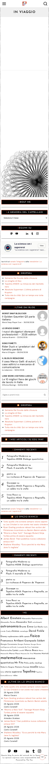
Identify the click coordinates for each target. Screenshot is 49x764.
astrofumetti (37, 622)
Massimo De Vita (27, 653)
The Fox (29, 760)
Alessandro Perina (8, 622)
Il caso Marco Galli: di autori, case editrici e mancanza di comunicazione (19, 364)
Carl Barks (38, 627)
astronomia (10, 626)
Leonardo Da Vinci (24, 647)
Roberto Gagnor (8, 667)
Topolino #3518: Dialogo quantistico (25, 459)
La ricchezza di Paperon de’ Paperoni (26, 477)
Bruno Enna (26, 627)
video (15, 675)
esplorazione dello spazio (19, 636)
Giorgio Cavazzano (9, 644)
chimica (15, 631)
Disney (4, 637)
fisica (35, 636)
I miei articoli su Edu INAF (26, 439)
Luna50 (21, 650)
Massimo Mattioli (41, 653)
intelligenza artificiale (9, 647)
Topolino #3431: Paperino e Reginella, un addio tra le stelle (26, 487)
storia (8, 672)
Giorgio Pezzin (36, 644)
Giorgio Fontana (24, 644)
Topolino (29, 671)
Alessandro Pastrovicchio (32, 618)
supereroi (17, 672)
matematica (11, 658)
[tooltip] (11, 233)
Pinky (26, 663)
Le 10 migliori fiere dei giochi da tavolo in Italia (19, 381)
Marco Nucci (14, 653)
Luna (15, 650)
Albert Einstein (11, 618)
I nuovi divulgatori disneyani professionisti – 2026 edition (19, 333)
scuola (34, 666)
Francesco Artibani (12, 640)
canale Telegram (17, 262)
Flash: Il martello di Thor (19, 468)
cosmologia (24, 631)
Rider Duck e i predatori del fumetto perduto (18, 348)
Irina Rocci (12, 495)
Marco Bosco (31, 650)
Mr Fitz (19, 663)
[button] (45, 394)
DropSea (26, 273)
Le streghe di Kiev (13, 281)
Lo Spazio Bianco (26, 517)
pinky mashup (36, 663)
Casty (8, 631)
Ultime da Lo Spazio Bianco (26, 682)
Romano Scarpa (22, 667)
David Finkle (36, 631)
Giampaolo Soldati (34, 641)
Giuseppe (11, 483)
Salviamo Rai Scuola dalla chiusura (21, 278)
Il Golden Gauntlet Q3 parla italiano (18, 318)
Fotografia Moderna (17, 456)
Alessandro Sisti (24, 622)
